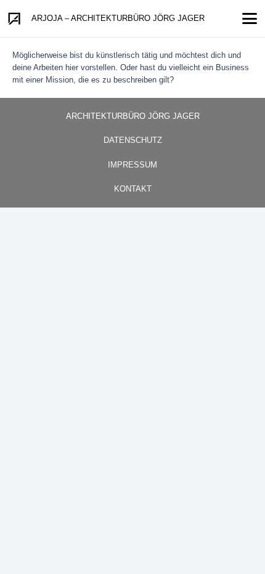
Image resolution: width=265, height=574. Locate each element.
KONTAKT (133, 188)
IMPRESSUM (132, 164)
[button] (250, 18)
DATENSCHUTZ (133, 140)
